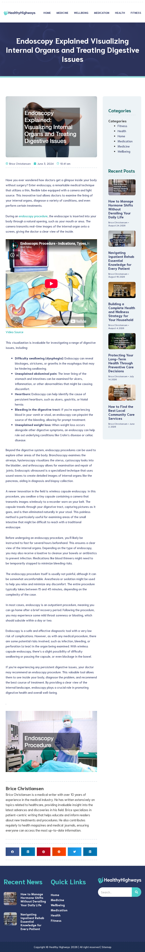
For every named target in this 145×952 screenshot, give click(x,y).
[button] (12, 851)
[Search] (136, 892)
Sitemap (106, 947)
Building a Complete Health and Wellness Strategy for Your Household (121, 311)
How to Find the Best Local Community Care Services (121, 412)
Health (120, 12)
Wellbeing (81, 12)
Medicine (62, 12)
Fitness (136, 12)
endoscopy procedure (33, 216)
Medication (101, 12)
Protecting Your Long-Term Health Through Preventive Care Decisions (121, 363)
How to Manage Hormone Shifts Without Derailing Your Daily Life (33, 899)
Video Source (14, 332)
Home (47, 12)
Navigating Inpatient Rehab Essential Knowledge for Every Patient (121, 260)
